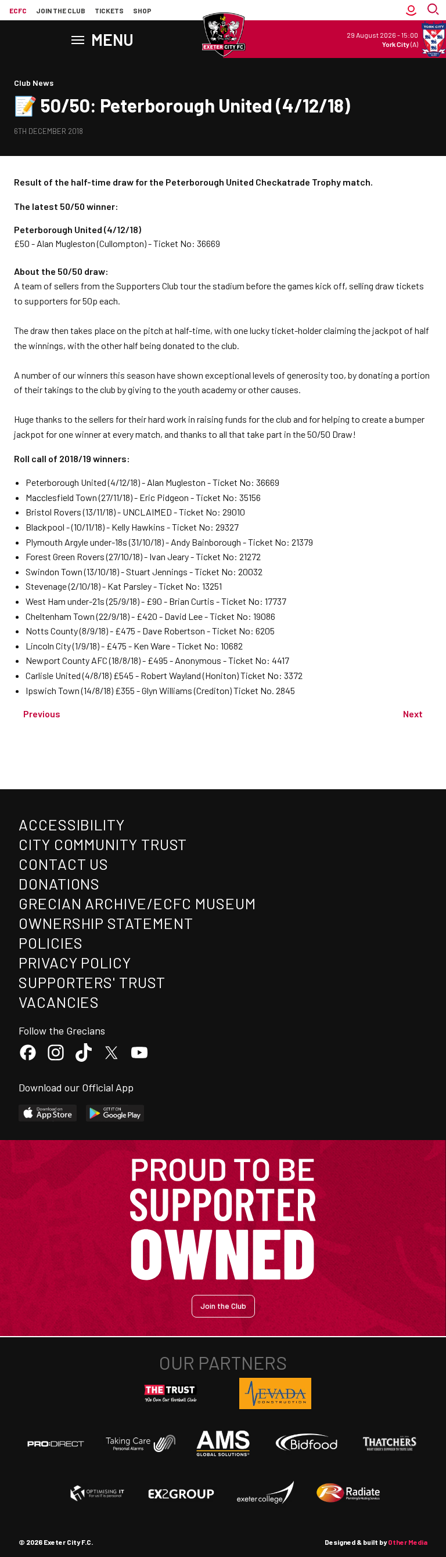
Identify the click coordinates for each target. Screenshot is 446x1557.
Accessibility (72, 824)
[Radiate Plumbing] (348, 1493)
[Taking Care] (139, 1443)
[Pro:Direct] (56, 1443)
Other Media (407, 1542)
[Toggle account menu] (411, 10)
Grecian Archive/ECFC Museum (137, 903)
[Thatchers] (390, 1443)
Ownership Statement (106, 923)
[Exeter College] (265, 1493)
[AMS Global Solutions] (223, 1443)
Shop (142, 10)
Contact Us (64, 864)
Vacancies (59, 1002)
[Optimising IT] (98, 1493)
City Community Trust (103, 844)
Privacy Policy (75, 962)
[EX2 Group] (181, 1493)
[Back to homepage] (223, 35)
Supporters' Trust (92, 982)
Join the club (60, 10)
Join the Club (223, 1306)
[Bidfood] (307, 1443)
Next (413, 713)
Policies (51, 943)
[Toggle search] (434, 10)
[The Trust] (171, 1393)
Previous (41, 713)
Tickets (109, 10)
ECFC (18, 10)
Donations (59, 883)
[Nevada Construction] (275, 1393)
